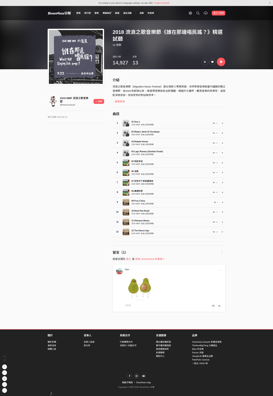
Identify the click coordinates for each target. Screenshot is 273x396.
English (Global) (161, 3)
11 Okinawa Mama (140, 220)
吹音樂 (151, 13)
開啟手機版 (127, 382)
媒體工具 (52, 349)
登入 (128, 259)
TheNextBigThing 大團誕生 (204, 345)
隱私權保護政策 (163, 342)
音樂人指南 (89, 342)
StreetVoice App (143, 382)
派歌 (141, 13)
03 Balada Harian (139, 141)
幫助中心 (160, 356)
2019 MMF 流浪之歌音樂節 (142, 125)
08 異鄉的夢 (137, 191)
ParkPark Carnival (200, 359)
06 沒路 (134, 171)
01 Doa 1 (135, 121)
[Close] (270, 3)
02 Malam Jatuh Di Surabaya (145, 131)
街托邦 (87, 345)
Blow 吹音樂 (198, 349)
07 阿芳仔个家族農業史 (142, 181)
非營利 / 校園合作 (128, 345)
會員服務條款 (162, 349)
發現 (78, 13)
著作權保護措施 (163, 345)
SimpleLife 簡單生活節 (202, 356)
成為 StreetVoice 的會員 (149, 259)
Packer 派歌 (198, 352)
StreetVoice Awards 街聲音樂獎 (207, 342)
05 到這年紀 (137, 161)
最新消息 (52, 345)
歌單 (97, 13)
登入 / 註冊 (218, 13)
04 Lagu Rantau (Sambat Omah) (147, 151)
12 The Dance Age (140, 230)
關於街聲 (52, 342)
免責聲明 (160, 352)
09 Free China (138, 201)
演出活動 (127, 13)
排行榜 (87, 13)
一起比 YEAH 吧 (200, 363)
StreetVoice (59, 13)
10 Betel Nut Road (140, 211)
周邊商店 (107, 13)
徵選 (117, 13)
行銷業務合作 (126, 342)
